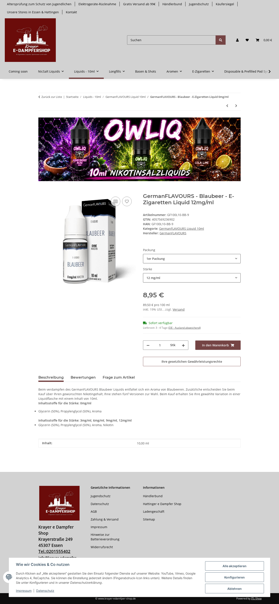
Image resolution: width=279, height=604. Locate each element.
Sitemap (149, 519)
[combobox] (192, 258)
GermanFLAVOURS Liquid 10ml (181, 228)
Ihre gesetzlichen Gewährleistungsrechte (192, 361)
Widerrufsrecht (102, 547)
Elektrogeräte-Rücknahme (97, 4)
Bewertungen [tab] (83, 377)
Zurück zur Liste (51, 97)
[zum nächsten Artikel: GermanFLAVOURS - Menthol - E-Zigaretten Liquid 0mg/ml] (236, 105)
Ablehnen (234, 588)
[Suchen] (221, 40)
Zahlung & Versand (105, 519)
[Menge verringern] (148, 345)
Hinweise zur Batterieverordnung (105, 537)
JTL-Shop (256, 598)
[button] (237, 40)
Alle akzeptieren (235, 566)
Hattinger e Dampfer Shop (162, 504)
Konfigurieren (234, 577)
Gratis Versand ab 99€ (139, 4)
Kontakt (71, 12)
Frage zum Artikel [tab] (119, 377)
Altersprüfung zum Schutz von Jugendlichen (39, 4)
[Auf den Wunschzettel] (127, 201)
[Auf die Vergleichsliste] (115, 201)
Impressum (24, 590)
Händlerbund (172, 4)
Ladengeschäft (153, 511)
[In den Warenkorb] (41, 190)
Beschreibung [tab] (51, 377)
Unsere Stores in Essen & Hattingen (33, 12)
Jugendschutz (199, 4)
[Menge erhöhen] (183, 345)
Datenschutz (45, 590)
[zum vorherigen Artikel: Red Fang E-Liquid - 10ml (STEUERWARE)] (227, 105)
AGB (94, 511)
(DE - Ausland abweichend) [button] (184, 328)
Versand (179, 309)
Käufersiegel (225, 4)
